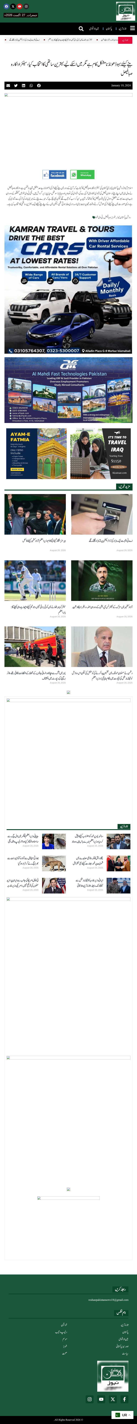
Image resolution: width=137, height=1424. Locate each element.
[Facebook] (6, 6)
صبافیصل (107, 217)
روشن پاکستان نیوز (123, 217)
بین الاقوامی (123, 1339)
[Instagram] (26, 6)
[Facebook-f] (124, 1399)
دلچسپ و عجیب (61, 1332)
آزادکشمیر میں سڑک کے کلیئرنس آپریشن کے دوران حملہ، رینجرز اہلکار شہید (100, 40)
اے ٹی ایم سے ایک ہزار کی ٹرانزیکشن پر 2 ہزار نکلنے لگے (111, 540)
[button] (81, 28)
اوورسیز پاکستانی (122, 1346)
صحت (64, 1353)
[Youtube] (19, 6)
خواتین (64, 1325)
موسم (64, 1339)
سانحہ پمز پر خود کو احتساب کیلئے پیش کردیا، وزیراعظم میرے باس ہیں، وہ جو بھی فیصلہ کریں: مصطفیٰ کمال (87, 842)
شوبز (114, 217)
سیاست (125, 1353)
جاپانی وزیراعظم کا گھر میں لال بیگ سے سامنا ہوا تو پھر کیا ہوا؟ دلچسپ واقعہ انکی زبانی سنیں (23, 842)
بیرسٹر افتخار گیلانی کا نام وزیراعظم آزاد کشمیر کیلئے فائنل (44, 540)
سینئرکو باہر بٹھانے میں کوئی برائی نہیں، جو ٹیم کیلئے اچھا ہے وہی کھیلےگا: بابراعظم (48, 40)
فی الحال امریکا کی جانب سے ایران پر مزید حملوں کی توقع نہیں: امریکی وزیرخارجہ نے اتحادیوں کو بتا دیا (23, 886)
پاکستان (125, 1332)
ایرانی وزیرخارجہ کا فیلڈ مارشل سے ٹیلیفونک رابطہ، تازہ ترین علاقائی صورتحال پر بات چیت (89, 886)
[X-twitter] (13, 6)
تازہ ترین (124, 1325)
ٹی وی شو (99, 217)
